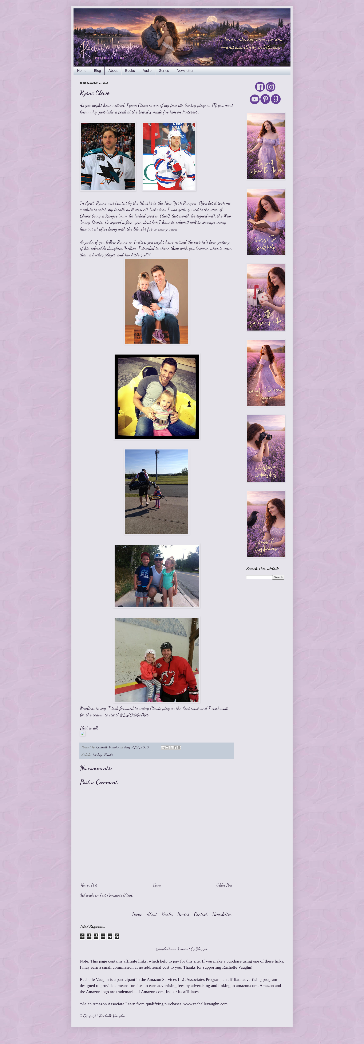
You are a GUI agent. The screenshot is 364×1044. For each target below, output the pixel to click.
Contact (200, 914)
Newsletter (185, 71)
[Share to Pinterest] (179, 747)
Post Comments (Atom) (116, 895)
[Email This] (163, 747)
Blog (97, 71)
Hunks (108, 754)
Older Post (224, 885)
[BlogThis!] (167, 747)
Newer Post (89, 885)
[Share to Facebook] (175, 747)
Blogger (201, 948)
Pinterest (189, 112)
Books (130, 71)
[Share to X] (171, 747)
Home (81, 71)
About (113, 71)
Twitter (139, 242)
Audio (147, 71)
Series (164, 71)
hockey (97, 754)
